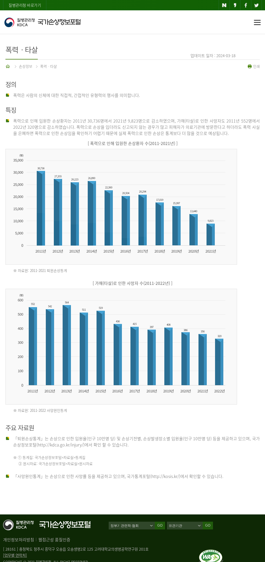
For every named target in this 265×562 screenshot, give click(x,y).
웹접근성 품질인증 (54, 539)
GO (207, 525)
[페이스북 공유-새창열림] (245, 5)
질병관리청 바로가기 (25, 5)
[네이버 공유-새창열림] (224, 5)
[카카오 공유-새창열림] (235, 5)
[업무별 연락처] (15, 555)
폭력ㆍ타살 (48, 66)
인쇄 (256, 66)
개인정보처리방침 (18, 539)
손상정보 (25, 66)
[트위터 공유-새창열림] (256, 5)
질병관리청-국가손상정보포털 (42, 22)
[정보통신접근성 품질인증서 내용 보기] (211, 553)
